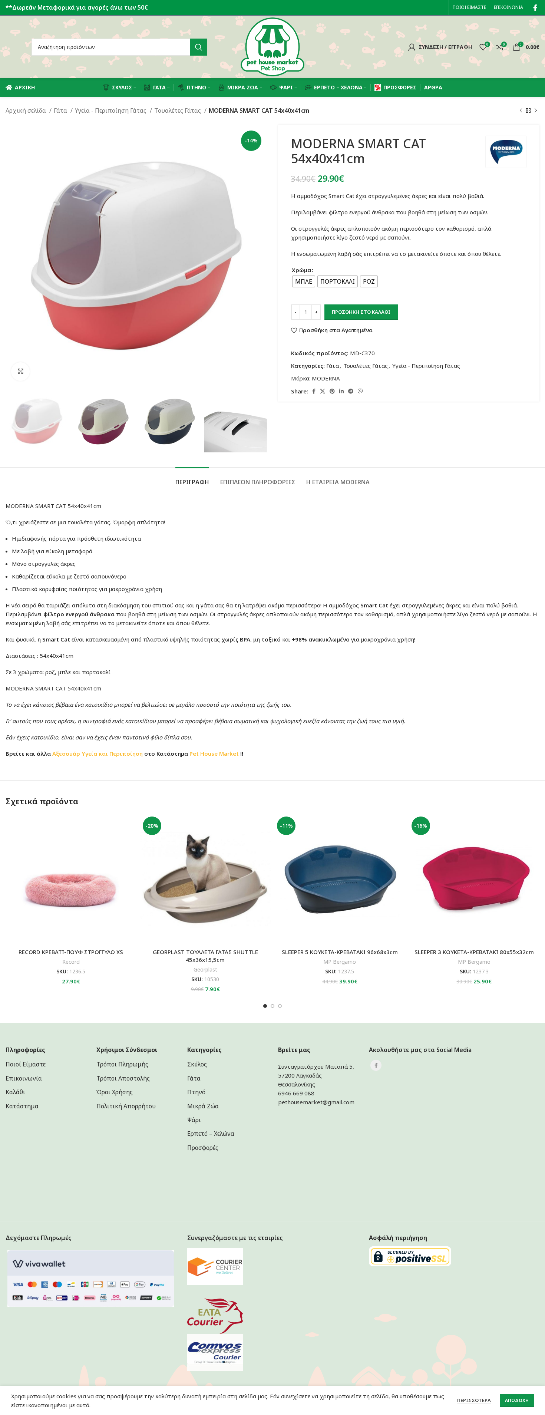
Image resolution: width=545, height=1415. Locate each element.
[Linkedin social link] (341, 391)
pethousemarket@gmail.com (316, 1102)
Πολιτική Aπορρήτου (126, 1106)
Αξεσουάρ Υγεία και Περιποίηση (97, 753)
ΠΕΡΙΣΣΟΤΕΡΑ (474, 1400)
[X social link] (322, 391)
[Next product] (535, 111)
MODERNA (326, 378)
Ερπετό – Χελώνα (210, 1133)
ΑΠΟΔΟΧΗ (517, 1400)
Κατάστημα (22, 1106)
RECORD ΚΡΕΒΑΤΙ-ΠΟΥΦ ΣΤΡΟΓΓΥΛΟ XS (71, 952)
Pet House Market (214, 753)
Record (71, 961)
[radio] (304, 281)
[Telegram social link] (351, 391)
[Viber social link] (360, 391)
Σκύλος (197, 1064)
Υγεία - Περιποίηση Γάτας (111, 110)
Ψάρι (194, 1120)
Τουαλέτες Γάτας (178, 110)
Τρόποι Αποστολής (123, 1078)
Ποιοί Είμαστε (26, 1064)
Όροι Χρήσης (114, 1092)
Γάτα (61, 110)
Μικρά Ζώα (203, 1106)
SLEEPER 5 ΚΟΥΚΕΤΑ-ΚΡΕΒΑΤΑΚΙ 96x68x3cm (340, 952)
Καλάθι (15, 1092)
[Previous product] (521, 111)
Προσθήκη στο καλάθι (361, 312)
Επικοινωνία (24, 1078)
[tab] (192, 478)
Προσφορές (202, 1148)
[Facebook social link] (535, 7)
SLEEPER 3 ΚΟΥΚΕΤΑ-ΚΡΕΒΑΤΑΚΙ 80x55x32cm (474, 952)
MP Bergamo (339, 961)
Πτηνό (196, 1092)
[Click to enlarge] (20, 371)
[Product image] (71, 879)
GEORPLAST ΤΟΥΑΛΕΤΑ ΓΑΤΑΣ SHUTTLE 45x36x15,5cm (205, 955)
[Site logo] (272, 46)
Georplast (205, 969)
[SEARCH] (198, 47)
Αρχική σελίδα (26, 110)
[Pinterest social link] (332, 391)
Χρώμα (301, 270)
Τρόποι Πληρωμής (122, 1064)
